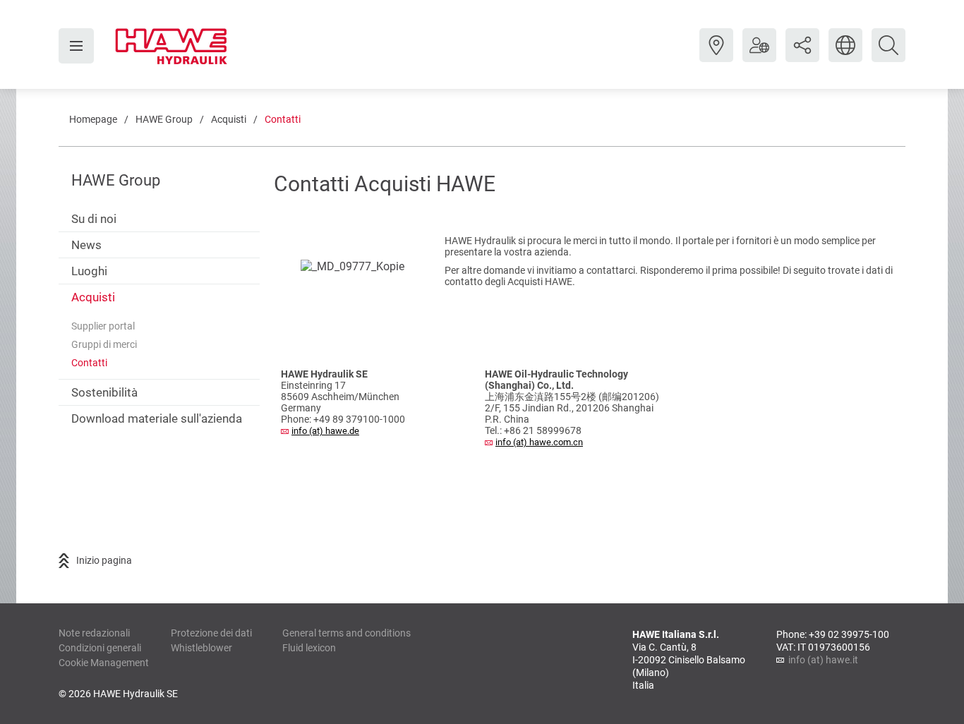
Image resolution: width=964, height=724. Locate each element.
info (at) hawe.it (823, 659)
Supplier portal (103, 326)
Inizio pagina (104, 560)
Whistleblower (201, 648)
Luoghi (89, 271)
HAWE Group (164, 119)
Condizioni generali (100, 648)
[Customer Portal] (759, 55)
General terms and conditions (346, 633)
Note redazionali (94, 633)
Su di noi (93, 219)
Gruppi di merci (104, 344)
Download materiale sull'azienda (156, 418)
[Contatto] (716, 55)
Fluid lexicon (309, 648)
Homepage (93, 119)
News (86, 245)
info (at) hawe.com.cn (539, 442)
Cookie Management (104, 663)
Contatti (283, 119)
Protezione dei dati (211, 633)
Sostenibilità (104, 392)
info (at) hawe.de (325, 431)
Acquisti (228, 119)
